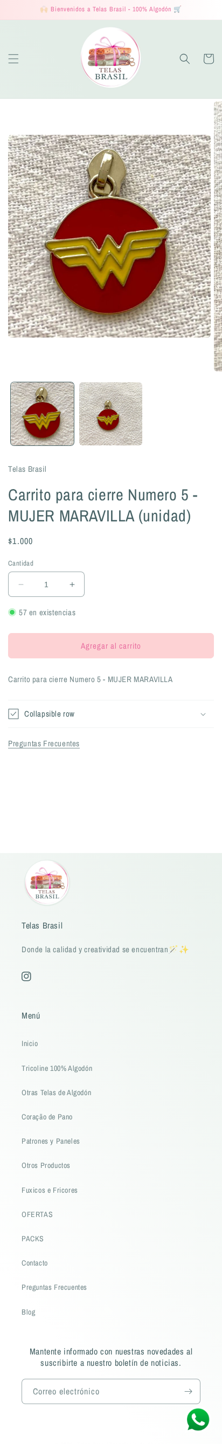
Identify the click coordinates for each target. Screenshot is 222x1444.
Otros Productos (46, 1165)
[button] (13, 59)
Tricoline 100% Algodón (57, 1068)
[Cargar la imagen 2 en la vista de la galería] (110, 413)
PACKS (33, 1238)
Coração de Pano (47, 1117)
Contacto (35, 1263)
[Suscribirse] (188, 1391)
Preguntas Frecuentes (44, 743)
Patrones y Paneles (51, 1141)
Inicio (30, 1043)
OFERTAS (37, 1214)
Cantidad (20, 563)
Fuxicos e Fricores (50, 1190)
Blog (28, 1312)
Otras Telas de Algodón (56, 1092)
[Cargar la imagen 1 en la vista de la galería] (42, 413)
